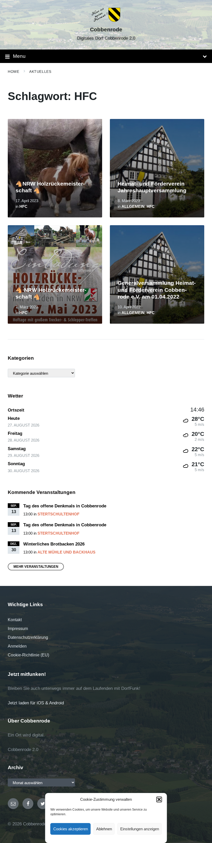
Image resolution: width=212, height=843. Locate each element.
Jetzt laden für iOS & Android (36, 702)
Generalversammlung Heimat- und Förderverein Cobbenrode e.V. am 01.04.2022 (157, 290)
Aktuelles (40, 71)
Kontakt (15, 620)
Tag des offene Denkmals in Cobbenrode (64, 506)
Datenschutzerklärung (28, 637)
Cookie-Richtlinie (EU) (28, 655)
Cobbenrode (106, 29)
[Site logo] (106, 20)
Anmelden (17, 646)
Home (13, 71)
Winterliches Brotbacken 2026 (54, 544)
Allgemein (133, 206)
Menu (19, 56)
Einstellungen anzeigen (139, 829)
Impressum (18, 628)
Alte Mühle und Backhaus (66, 552)
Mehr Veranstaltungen (35, 567)
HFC (23, 206)
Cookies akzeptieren (70, 829)
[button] (159, 799)
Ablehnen (104, 829)
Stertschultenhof (58, 514)
